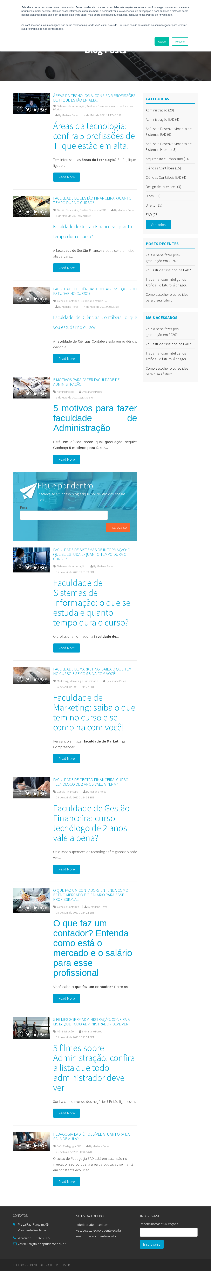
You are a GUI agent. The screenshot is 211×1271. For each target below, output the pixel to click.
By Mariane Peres (68, 115)
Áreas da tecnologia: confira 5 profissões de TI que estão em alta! (94, 98)
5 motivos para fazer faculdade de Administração (86, 382)
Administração (65, 392)
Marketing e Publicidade (84, 681)
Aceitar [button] (162, 41)
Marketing (62, 681)
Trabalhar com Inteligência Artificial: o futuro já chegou (166, 282)
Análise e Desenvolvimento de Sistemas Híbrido (93, 107)
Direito (154, 205)
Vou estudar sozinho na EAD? (168, 270)
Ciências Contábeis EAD (95, 301)
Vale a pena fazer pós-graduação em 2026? (163, 258)
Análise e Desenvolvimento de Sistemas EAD (169, 131)
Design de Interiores (163, 186)
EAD (59, 1146)
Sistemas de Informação (71, 106)
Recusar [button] (180, 41)
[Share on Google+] (43, 109)
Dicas (153, 196)
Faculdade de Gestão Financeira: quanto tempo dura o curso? (92, 200)
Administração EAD (162, 119)
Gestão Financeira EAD (93, 210)
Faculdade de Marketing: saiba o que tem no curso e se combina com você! (92, 671)
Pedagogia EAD (72, 1146)
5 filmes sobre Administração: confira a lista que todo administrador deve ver (91, 1021)
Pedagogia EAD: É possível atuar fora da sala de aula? (91, 1136)
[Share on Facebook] (20, 109)
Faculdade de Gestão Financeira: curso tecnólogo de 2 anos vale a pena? (90, 782)
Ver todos (158, 224)
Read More (66, 177)
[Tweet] (28, 109)
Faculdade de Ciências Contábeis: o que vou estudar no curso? (95, 291)
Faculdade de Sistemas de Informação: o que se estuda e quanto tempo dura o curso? (91, 554)
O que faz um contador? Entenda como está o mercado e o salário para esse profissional (90, 895)
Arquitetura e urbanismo (168, 158)
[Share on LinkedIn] (36, 109)
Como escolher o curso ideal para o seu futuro (168, 297)
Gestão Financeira (67, 210)
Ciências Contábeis (68, 301)
